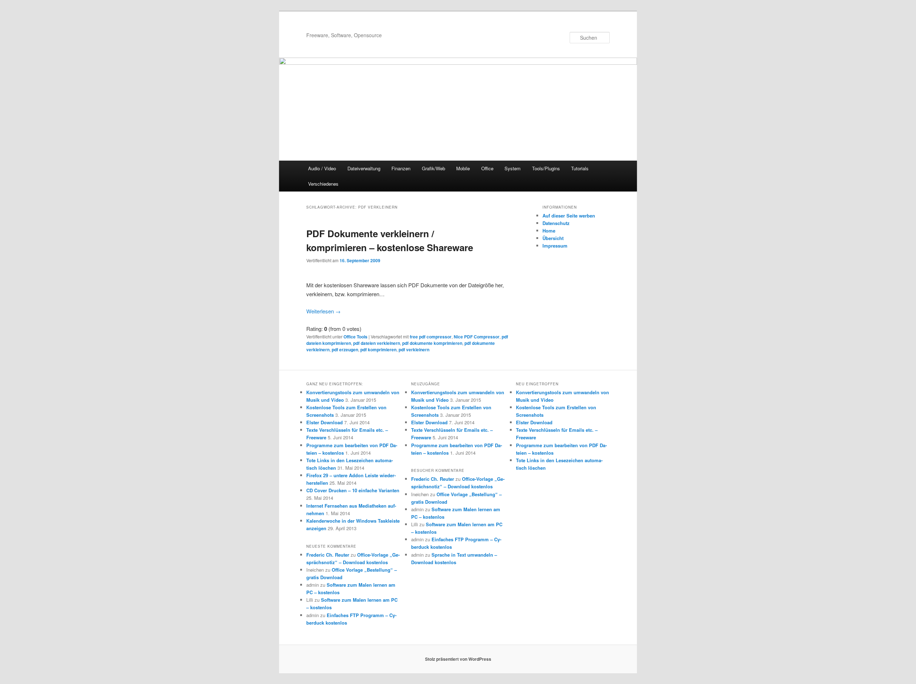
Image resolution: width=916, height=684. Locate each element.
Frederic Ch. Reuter (327, 554)
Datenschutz (556, 223)
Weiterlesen (323, 311)
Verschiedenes (323, 183)
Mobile (463, 168)
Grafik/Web (433, 168)
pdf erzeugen (345, 349)
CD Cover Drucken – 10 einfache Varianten (352, 490)
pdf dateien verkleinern (376, 343)
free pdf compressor (431, 336)
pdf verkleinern (414, 349)
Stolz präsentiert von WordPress (458, 659)
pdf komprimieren (378, 349)
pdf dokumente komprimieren (432, 343)
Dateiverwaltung (363, 168)
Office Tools (355, 336)
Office (487, 168)
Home (548, 230)
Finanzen (400, 168)
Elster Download (324, 422)
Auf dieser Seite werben (568, 215)
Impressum (554, 245)
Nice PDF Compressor (477, 336)
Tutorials (580, 168)
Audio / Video (322, 168)
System (513, 168)
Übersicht (553, 238)
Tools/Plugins (546, 168)
